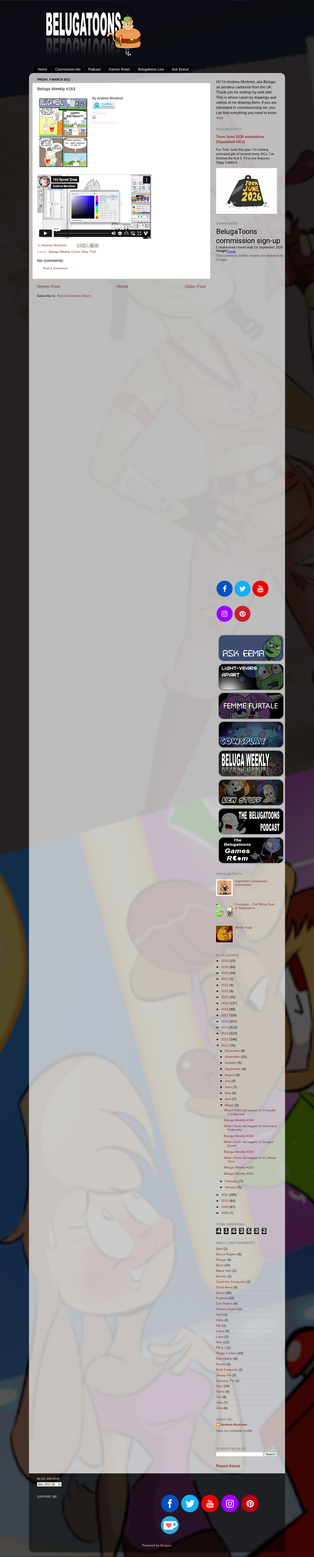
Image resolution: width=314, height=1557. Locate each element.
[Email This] (79, 245)
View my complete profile (234, 1431)
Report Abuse (228, 1466)
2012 (225, 1045)
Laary (220, 1331)
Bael (219, 1248)
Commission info (67, 69)
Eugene (221, 1298)
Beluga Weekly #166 (239, 1120)
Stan (219, 1386)
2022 (225, 985)
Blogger (165, 1545)
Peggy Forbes (226, 1353)
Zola (219, 1408)
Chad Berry (224, 1287)
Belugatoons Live (151, 69)
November (233, 1057)
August (230, 1075)
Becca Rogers (226, 1254)
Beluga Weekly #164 (239, 1152)
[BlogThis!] (83, 245)
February (232, 1181)
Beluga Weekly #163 (239, 1167)
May (228, 1093)
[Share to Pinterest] (96, 245)
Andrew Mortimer (234, 1424)
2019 (225, 1003)
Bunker (221, 1276)
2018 (225, 1009)
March (230, 1105)
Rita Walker (224, 1358)
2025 (225, 967)
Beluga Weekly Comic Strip (68, 251)
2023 (225, 979)
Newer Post (48, 286)
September (233, 1069)
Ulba (219, 1402)
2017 (225, 1015)
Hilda (219, 1320)
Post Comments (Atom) (74, 296)
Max (219, 1342)
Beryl (219, 1265)
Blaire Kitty (223, 1271)
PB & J (221, 1347)
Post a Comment (55, 268)
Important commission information (251, 883)
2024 (225, 973)
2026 (225, 961)
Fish (93, 251)
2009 (225, 1207)
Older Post (195, 286)
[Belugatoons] (94, 117)
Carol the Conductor (230, 1282)
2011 (225, 1195)
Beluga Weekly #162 (239, 1173)
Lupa (219, 1336)
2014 (225, 1033)
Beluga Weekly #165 (239, 1136)
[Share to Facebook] (92, 245)
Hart (219, 1314)
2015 (225, 1027)
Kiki (218, 1325)
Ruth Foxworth (226, 1369)
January (231, 1187)
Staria (220, 1391)
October (231, 1062)
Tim (218, 1397)
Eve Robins (224, 1303)
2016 (225, 1021)
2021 (225, 991)
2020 (225, 997)
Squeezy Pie (225, 1380)
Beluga (221, 1259)
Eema (220, 1293)
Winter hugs (243, 927)
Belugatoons (99, 113)
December (233, 1051)
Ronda (221, 1364)
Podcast (94, 69)
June (229, 1087)
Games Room (119, 69)
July (228, 1081)
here (219, 118)
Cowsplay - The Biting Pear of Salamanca (254, 906)
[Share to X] (88, 245)
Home (42, 69)
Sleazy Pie (223, 1375)
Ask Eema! (180, 69)
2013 (225, 1039)
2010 (225, 1200)
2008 (225, 1213)
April (228, 1099)
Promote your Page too (105, 122)
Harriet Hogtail (226, 1309)
